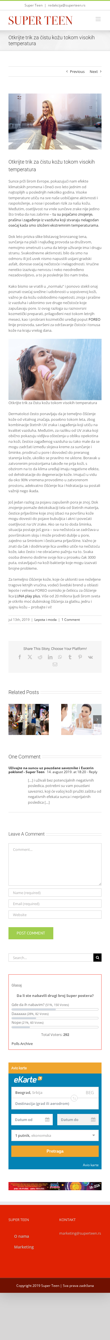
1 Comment (70, 619)
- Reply (91, 771)
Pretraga (55, 1151)
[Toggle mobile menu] (99, 19)
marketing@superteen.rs (80, 1233)
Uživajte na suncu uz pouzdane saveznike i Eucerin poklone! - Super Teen (51, 770)
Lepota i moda (45, 619)
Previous (77, 71)
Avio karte (91, 1165)
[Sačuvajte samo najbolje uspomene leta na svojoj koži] (81, 719)
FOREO (94, 319)
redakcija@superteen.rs (66, 5)
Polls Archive (22, 1043)
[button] (12, 719)
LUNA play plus (27, 596)
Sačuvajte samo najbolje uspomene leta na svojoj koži (75, 709)
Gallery (88, 709)
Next (94, 71)
